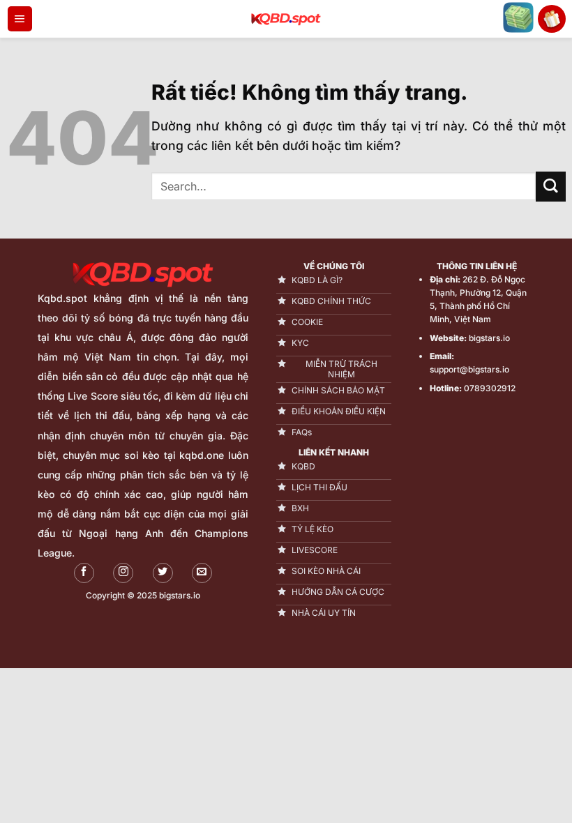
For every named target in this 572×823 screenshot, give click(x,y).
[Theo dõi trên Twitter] (163, 573)
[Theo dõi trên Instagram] (123, 573)
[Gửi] (551, 187)
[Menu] (20, 18)
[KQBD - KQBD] (286, 19)
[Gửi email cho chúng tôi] (202, 573)
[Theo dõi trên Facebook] (84, 573)
